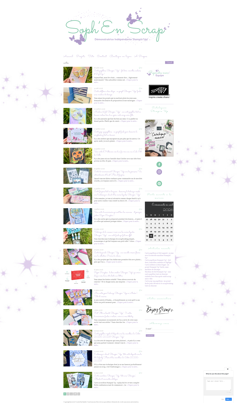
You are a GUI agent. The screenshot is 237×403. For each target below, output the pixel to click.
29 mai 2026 (98, 331)
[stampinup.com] (159, 155)
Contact (102, 56)
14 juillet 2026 (99, 189)
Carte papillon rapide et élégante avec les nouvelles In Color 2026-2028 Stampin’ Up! (117, 335)
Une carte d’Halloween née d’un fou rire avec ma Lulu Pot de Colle (117, 153)
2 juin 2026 (98, 310)
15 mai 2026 (98, 373)
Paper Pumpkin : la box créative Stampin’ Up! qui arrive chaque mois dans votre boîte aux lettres (117, 274)
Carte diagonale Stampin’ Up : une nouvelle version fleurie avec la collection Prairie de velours (117, 254)
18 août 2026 (98, 68)
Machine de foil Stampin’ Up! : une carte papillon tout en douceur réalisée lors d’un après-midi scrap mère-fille (117, 113)
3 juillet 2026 (99, 209)
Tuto (91, 56)
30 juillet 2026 (99, 109)
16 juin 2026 (98, 270)
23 (75, 394)
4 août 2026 (98, 88)
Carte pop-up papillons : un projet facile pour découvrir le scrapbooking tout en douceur (115, 133)
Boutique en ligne (121, 56)
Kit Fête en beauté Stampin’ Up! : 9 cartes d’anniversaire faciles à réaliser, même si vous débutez (113, 314)
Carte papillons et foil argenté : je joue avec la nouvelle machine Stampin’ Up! (159, 255)
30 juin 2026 (99, 229)
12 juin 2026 (98, 290)
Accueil (68, 56)
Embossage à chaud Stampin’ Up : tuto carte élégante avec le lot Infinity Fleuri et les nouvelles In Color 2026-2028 (118, 357)
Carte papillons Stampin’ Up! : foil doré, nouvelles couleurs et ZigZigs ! (117, 72)
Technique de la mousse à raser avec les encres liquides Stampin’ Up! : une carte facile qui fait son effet (114, 233)
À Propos (140, 56)
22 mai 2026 (98, 351)
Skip (222, 399)
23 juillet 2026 (99, 149)
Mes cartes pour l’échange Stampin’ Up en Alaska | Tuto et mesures (115, 294)
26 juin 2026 (98, 250)
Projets (80, 56)
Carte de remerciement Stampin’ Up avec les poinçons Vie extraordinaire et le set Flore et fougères (118, 173)
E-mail (149, 329)
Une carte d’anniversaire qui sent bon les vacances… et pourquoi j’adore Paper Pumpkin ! (118, 213)
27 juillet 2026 (99, 129)
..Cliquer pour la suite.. (128, 121)
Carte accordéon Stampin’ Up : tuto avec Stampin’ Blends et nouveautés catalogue (115, 377)
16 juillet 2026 (99, 169)
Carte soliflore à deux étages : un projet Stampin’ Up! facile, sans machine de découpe (117, 93)
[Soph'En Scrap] (118, 27)
